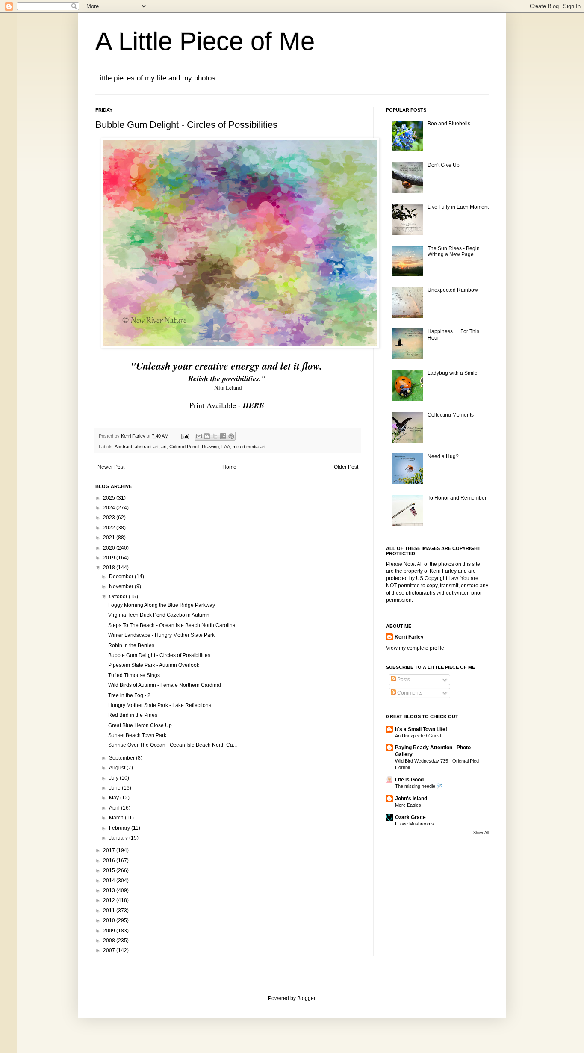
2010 (109, 920)
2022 (109, 528)
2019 (109, 558)
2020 (109, 548)
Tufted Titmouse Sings (134, 675)
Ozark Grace (410, 817)
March (117, 818)
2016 (109, 861)
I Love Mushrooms (414, 823)
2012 (109, 900)
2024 (109, 508)
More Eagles (408, 804)
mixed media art (249, 446)
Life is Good (409, 780)
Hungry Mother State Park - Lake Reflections (159, 705)
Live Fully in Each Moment (458, 207)
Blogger (306, 998)
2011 (109, 911)
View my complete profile (415, 648)
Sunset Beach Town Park (137, 735)
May (114, 798)
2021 (109, 538)
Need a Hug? (443, 456)
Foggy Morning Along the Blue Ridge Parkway (161, 605)
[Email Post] (184, 435)
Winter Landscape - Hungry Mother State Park (161, 635)
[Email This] (199, 436)
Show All (481, 833)
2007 (109, 950)
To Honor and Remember (457, 498)
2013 (109, 890)
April (115, 808)
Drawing (210, 446)
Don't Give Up (444, 165)
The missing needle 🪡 (418, 786)
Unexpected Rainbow (453, 290)
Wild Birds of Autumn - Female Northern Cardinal (164, 685)
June (115, 788)
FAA (225, 446)
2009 (109, 931)
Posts (403, 680)
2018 (109, 568)
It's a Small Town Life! (421, 729)
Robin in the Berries (131, 645)
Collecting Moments (451, 415)
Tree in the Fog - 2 (129, 695)
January (119, 838)
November (122, 586)
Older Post (346, 467)
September (122, 758)
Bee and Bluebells (449, 124)
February (120, 828)
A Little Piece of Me (205, 41)
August (118, 768)
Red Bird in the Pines (132, 715)
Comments (409, 693)
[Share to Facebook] (223, 436)
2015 (109, 870)
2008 (109, 941)
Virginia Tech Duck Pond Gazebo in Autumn (158, 615)
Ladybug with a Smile (453, 373)
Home (229, 467)
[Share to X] (215, 436)
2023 (109, 518)
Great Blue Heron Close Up (140, 725)
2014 (109, 881)
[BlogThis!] (207, 436)
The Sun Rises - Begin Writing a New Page (454, 251)
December (122, 577)
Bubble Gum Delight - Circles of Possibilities (159, 655)
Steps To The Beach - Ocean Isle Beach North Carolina (172, 625)
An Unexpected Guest (418, 735)
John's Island (411, 799)
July (114, 778)
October (119, 597)
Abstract (123, 446)
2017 (109, 850)
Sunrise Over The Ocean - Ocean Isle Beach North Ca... (172, 745)
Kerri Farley (409, 637)
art (164, 446)
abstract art (147, 446)
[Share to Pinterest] (231, 436)
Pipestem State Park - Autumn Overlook (153, 665)
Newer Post (110, 467)
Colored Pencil (184, 446)
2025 (109, 498)
